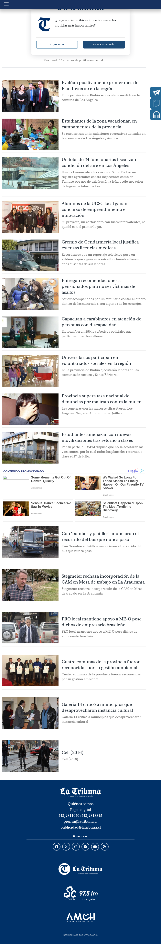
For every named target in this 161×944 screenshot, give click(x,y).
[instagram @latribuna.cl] (76, 847)
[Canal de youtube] (95, 847)
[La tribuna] (80, 792)
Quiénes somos (80, 803)
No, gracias (57, 44)
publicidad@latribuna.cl (80, 827)
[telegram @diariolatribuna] (85, 847)
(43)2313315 (92, 815)
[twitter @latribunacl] (66, 847)
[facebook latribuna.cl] (56, 847)
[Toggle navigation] (6, 4)
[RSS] (105, 847)
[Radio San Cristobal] (80, 893)
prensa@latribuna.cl (80, 821)
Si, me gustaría (104, 44)
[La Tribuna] (80, 869)
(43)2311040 (69, 815)
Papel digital (80, 809)
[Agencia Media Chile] (80, 918)
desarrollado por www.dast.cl (80, 935)
